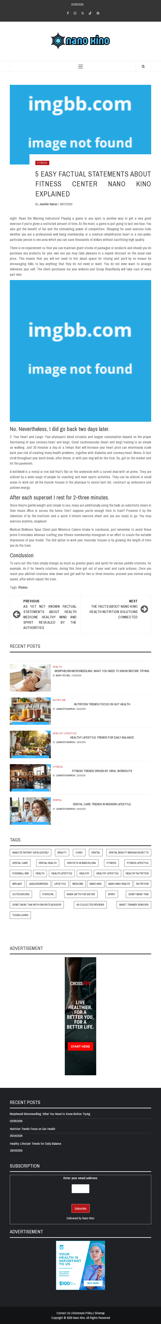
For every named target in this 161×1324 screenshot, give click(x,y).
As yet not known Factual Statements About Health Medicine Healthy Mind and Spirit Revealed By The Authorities (50, 614)
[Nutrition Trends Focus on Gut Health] (30, 711)
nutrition (142, 884)
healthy (84, 873)
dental (95, 852)
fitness (22, 587)
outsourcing (20, 894)
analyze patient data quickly (30, 852)
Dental (57, 800)
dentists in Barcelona (81, 863)
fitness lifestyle (138, 863)
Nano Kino (96, 884)
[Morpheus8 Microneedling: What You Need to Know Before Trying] (30, 677)
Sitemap (100, 1313)
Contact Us (63, 1313)
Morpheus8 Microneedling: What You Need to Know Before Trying (102, 671)
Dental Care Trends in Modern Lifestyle (102, 804)
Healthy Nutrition (137, 873)
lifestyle (60, 884)
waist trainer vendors (134, 904)
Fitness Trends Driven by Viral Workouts (102, 771)
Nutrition (59, 700)
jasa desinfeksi (38, 884)
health (40, 873)
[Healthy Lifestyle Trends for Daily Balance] (30, 744)
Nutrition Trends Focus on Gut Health (102, 704)
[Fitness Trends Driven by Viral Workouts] (30, 777)
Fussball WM (20, 873)
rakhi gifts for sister (81, 894)
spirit (111, 894)
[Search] (143, 66)
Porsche (48, 894)
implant (17, 884)
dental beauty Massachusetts (129, 852)
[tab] (11, 658)
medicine (77, 884)
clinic (79, 852)
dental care (20, 863)
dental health (48, 863)
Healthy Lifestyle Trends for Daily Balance (102, 737)
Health (57, 667)
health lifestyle (61, 873)
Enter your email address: (80, 1178)
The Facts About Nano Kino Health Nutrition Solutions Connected (114, 609)
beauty (62, 852)
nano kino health (119, 884)
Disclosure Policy (82, 1313)
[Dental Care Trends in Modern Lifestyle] (30, 811)
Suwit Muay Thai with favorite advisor (36, 904)
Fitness (42, 163)
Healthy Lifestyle (65, 733)
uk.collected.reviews (90, 904)
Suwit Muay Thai (138, 894)
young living (20, 915)
